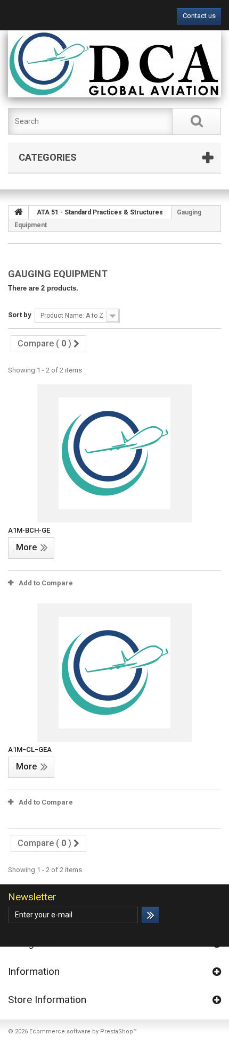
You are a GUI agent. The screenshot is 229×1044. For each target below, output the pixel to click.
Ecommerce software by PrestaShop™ (83, 1031)
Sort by (19, 315)
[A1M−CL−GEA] (114, 672)
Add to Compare (46, 583)
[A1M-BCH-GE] (114, 453)
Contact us (199, 16)
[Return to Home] (19, 212)
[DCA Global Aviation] (114, 63)
